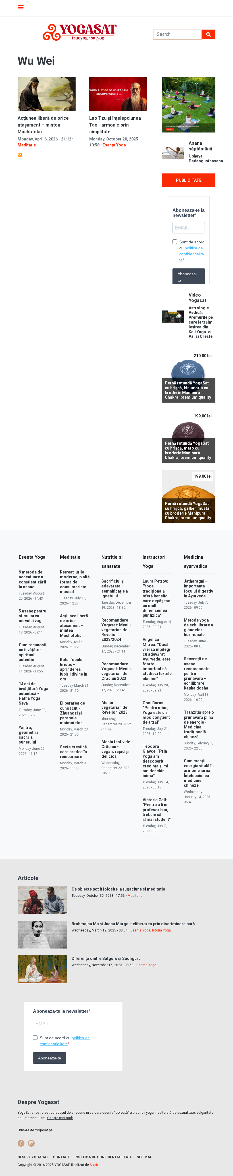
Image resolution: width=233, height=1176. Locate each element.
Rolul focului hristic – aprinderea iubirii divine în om (73, 669)
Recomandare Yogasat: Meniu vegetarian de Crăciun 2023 (116, 671)
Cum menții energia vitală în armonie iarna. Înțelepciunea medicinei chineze (199, 773)
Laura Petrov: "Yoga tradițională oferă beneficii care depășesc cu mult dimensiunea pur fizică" (156, 598)
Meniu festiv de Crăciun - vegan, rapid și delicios (115, 749)
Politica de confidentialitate (103, 1157)
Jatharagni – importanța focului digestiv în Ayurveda (198, 588)
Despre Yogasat (33, 1157)
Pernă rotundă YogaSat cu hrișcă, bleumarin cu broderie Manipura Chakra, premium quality (188, 390)
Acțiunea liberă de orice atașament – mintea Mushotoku (43, 124)
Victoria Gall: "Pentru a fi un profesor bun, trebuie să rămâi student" (156, 810)
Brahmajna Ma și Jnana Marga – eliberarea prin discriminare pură (133, 924)
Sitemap (144, 1157)
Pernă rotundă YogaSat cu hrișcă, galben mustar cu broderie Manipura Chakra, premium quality (188, 510)
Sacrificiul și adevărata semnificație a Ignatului (114, 588)
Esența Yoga (114, 145)
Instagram (31, 1143)
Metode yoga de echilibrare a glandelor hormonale (198, 627)
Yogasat (80, 32)
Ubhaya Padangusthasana (202, 158)
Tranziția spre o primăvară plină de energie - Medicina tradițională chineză (199, 724)
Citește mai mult (60, 1118)
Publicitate (188, 180)
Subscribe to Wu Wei (20, 155)
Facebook (21, 1143)
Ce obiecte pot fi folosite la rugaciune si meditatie (118, 889)
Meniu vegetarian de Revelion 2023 (114, 707)
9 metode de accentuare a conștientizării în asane (32, 579)
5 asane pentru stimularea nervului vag (32, 616)
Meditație (27, 145)
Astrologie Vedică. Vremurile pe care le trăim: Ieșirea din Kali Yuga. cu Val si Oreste (201, 322)
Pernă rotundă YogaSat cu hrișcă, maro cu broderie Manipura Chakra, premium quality (188, 450)
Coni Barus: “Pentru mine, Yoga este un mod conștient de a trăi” (156, 713)
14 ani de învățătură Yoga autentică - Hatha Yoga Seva (33, 694)
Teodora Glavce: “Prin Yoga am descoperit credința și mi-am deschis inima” (156, 761)
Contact (61, 1157)
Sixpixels (96, 1165)
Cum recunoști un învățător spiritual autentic (32, 652)
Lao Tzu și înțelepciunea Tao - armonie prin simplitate (115, 124)
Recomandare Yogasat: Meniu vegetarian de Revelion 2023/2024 (116, 630)
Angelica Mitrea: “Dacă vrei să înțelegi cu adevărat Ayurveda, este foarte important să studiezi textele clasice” (157, 659)
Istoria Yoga (161, 930)
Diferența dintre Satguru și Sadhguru (106, 958)
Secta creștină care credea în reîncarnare (73, 752)
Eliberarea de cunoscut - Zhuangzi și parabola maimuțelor (72, 713)
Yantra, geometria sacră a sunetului (29, 734)
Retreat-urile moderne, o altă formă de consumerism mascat (75, 582)
